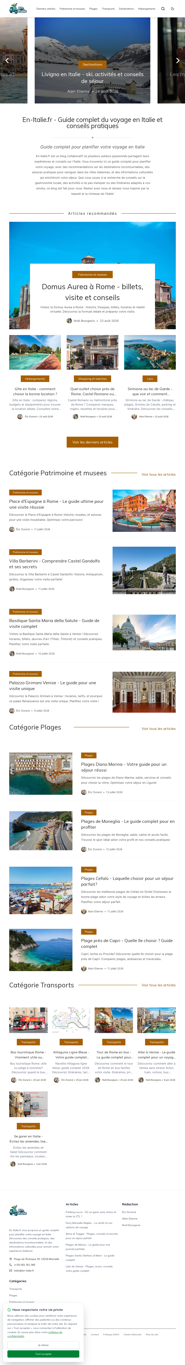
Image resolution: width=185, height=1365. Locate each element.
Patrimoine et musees (72, 8)
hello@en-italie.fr (24, 1270)
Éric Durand (129, 1212)
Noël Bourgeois (131, 1225)
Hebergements (146, 8)
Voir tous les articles (159, 474)
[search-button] (163, 9)
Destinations (126, 8)
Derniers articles (45, 8)
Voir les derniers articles (92, 442)
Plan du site (152, 1334)
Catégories (17, 1281)
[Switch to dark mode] (172, 8)
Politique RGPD (111, 1334)
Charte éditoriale (132, 1334)
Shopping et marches (92, 379)
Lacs (150, 379)
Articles (72, 1204)
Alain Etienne (129, 1218)
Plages (93, 8)
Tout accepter (43, 1354)
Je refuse (43, 1345)
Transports (108, 8)
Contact (95, 1334)
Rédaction (130, 1204)
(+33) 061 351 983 (24, 1264)
